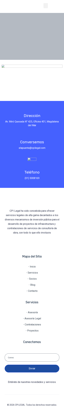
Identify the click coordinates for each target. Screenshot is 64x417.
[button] (45, 5)
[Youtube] (41, 244)
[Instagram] (32, 244)
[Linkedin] (22, 244)
